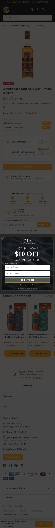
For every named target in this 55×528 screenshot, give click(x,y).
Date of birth (11, 263)
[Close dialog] (2, 238)
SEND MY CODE (27, 280)
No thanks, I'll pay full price (27, 285)
